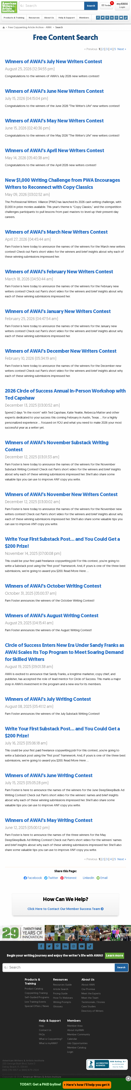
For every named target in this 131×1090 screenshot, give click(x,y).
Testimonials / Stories (93, 1002)
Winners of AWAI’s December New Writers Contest (60, 351)
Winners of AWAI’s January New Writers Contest (58, 311)
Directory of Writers (92, 1011)
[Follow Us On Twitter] (102, 17)
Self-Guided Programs (37, 997)
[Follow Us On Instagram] (116, 17)
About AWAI (88, 984)
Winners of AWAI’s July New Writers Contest (53, 61)
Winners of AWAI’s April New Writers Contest (54, 150)
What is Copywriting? (50, 1039)
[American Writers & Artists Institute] (9, 7)
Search (91, 5)
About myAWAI (75, 1030)
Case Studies (88, 1006)
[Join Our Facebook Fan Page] (98, 17)
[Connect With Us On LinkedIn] (112, 17)
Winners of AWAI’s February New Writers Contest (59, 272)
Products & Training (14, 17)
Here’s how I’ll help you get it (88, 1085)
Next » (121, 49)
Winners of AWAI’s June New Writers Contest (54, 91)
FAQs (42, 1034)
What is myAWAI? (48, 1043)
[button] (106, 5)
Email (104, 878)
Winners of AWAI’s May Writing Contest (48, 820)
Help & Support (66, 17)
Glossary (58, 1006)
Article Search (60, 989)
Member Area (74, 1025)
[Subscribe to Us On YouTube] (121, 17)
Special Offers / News (37, 1006)
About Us (49, 17)
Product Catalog (34, 988)
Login (70, 1052)
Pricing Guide (60, 993)
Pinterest (70, 878)
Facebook (34, 878)
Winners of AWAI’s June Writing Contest (48, 775)
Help (41, 1025)
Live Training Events (35, 1001)
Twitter (53, 878)
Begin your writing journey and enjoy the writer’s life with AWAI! (65, 955)
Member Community (78, 1034)
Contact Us (45, 1030)
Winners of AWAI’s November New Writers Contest (61, 494)
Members (84, 17)
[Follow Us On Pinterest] (107, 17)
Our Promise (88, 989)
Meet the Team (89, 997)
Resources (34, 17)
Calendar (72, 1039)
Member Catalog (76, 1047)
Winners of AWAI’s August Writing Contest (51, 615)
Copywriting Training (36, 993)
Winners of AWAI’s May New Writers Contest (54, 121)
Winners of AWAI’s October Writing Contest (53, 586)
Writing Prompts (62, 1002)
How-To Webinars (63, 997)
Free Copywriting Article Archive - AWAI (30, 27)
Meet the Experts (91, 993)
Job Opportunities (77, 1043)
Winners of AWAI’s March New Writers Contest (56, 232)
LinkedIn (88, 878)
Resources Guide (62, 984)
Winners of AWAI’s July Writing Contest (48, 699)
